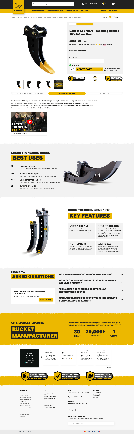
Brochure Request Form (25, 395)
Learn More (110, 45)
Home (13, 17)
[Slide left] (12, 84)
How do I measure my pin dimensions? (49, 399)
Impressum (22, 416)
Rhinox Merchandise (24, 414)
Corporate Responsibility (25, 405)
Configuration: (73, 57)
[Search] (33, 4)
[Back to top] (1, 431)
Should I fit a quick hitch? (49, 402)
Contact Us (45, 300)
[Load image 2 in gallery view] (28, 84)
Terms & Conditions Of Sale (26, 407)
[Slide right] (65, 84)
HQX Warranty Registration (26, 399)
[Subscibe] (109, 423)
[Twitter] (73, 410)
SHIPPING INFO (104, 93)
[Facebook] (69, 410)
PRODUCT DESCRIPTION (67, 93)
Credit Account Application (26, 397)
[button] (39, 251)
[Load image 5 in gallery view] (58, 84)
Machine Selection (23, 17)
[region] (77, 357)
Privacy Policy (23, 410)
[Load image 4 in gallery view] (48, 84)
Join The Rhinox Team (25, 403)
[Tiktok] (80, 410)
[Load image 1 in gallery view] (18, 84)
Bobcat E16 (41, 17)
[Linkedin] (76, 410)
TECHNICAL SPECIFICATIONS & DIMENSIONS (29, 93)
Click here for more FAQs (49, 407)
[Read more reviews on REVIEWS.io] (29, 362)
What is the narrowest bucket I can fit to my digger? (50, 404)
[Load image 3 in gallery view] (38, 84)
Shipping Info (23, 401)
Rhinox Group (23, 431)
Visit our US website (24, 393)
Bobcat (33, 17)
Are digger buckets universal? (50, 396)
